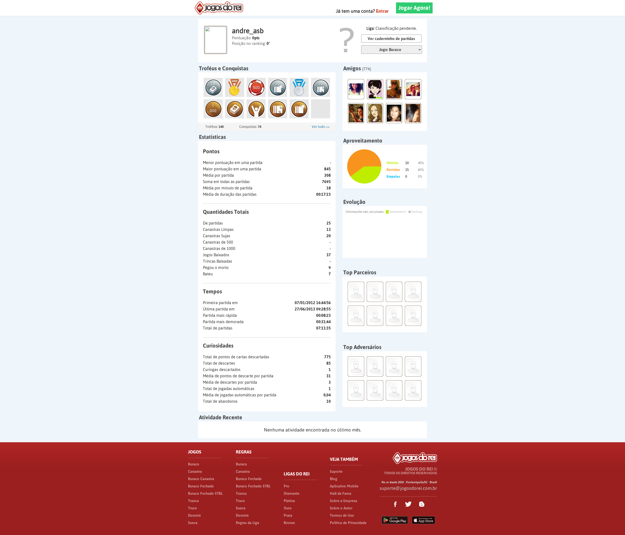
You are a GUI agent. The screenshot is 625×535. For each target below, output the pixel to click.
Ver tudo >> (321, 127)
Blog (333, 479)
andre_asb (248, 31)
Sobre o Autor (341, 508)
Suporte (336, 471)
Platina (289, 501)
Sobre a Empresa (343, 501)
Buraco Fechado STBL (205, 493)
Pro (286, 486)
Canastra (195, 471)
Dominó (194, 515)
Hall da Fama (340, 493)
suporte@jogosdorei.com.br (408, 488)
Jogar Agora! (414, 8)
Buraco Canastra (201, 479)
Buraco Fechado (201, 486)
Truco (192, 508)
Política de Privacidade (348, 523)
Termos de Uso (342, 515)
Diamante (291, 493)
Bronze (289, 523)
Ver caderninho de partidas (391, 38)
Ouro (288, 508)
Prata (288, 515)
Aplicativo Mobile (344, 486)
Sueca (193, 523)
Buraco (193, 464)
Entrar (382, 11)
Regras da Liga (247, 523)
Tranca (193, 501)
